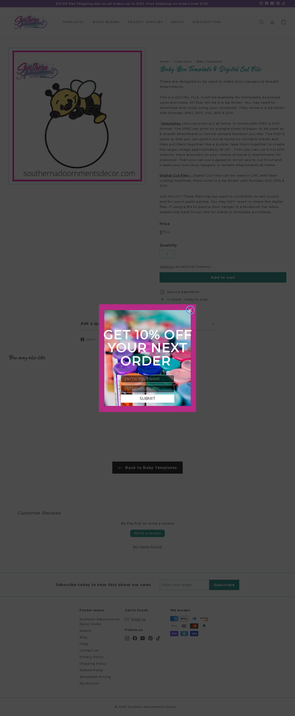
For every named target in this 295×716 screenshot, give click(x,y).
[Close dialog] (190, 310)
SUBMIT (147, 398)
